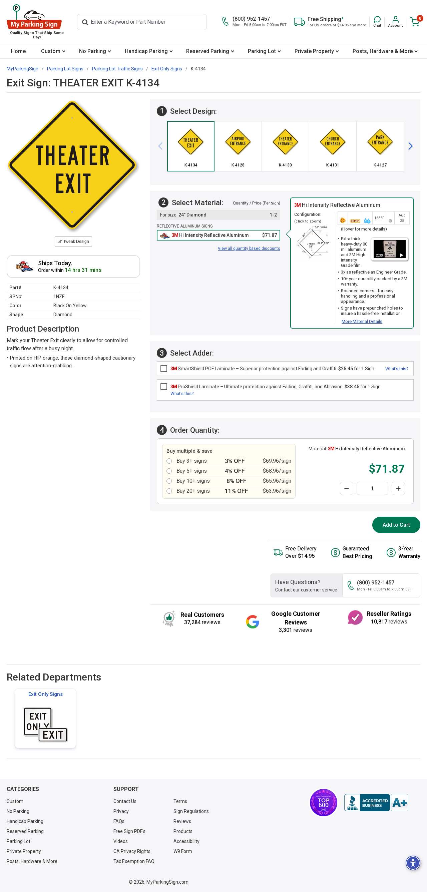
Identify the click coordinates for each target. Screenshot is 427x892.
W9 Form (182, 851)
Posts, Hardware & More (383, 51)
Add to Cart (396, 525)
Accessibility (186, 841)
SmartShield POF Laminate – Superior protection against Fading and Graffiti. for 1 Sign (272, 368)
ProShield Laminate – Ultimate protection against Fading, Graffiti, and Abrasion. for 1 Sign (275, 386)
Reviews (182, 821)
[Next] (408, 146)
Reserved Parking (207, 51)
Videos (120, 841)
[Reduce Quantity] (346, 488)
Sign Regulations (191, 811)
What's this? (397, 368)
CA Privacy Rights (131, 851)
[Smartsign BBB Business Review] (376, 802)
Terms (180, 801)
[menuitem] (18, 51)
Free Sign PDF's (129, 831)
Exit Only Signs (45, 694)
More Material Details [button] (362, 321)
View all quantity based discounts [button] (249, 248)
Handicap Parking (146, 51)
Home (18, 51)
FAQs (118, 821)
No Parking (92, 51)
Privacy (121, 811)
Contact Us (124, 801)
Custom (50, 51)
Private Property (314, 51)
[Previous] (163, 146)
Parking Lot (262, 51)
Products (182, 831)
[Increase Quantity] (398, 488)
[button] (377, 22)
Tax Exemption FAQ (133, 861)
